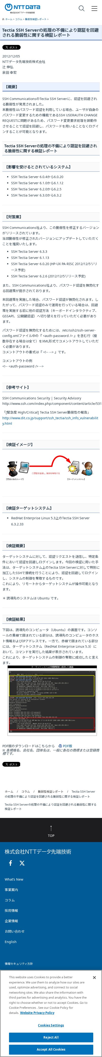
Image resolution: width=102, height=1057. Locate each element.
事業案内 (11, 889)
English (11, 941)
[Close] (94, 977)
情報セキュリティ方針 (19, 964)
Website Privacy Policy (37, 1013)
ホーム (9, 19)
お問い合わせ (15, 931)
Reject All (50, 1037)
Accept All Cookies (51, 1049)
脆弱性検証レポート (36, 19)
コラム (19, 19)
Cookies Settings (51, 1025)
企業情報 (11, 921)
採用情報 (11, 910)
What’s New (14, 879)
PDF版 (67, 746)
